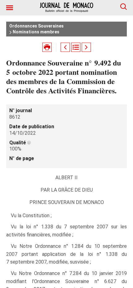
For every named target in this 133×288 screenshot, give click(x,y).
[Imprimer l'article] (47, 47)
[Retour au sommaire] (75, 47)
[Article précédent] (65, 47)
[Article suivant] (86, 47)
